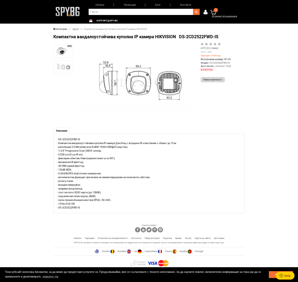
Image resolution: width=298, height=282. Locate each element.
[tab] (61, 131)
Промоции (130, 4)
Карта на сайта (203, 238)
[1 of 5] (202, 44)
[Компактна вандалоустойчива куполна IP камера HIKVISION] (63, 51)
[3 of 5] (210, 44)
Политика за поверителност (113, 238)
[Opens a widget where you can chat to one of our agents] (285, 276)
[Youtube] (143, 229)
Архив (178, 238)
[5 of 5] (219, 44)
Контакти (185, 4)
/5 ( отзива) (209, 48)
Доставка (219, 238)
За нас (188, 238)
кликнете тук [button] (50, 276)
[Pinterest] (154, 229)
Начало (100, 4)
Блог (158, 4)
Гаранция (90, 238)
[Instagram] (160, 229)
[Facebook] (137, 229)
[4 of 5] (215, 44)
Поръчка (167, 238)
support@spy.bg (107, 20)
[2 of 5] (206, 44)
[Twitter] (149, 229)
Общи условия (152, 238)
